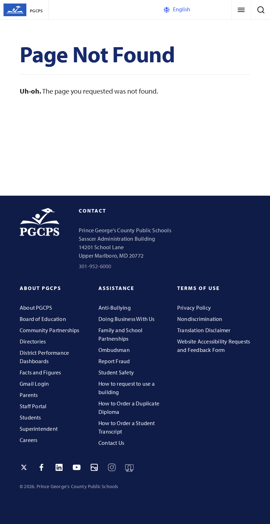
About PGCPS (36, 307)
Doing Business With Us (126, 318)
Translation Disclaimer (204, 330)
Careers (28, 439)
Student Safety (116, 372)
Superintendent (39, 428)
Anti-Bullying (114, 307)
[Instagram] (112, 467)
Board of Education (43, 318)
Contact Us (111, 442)
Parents (29, 394)
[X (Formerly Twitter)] (24, 467)
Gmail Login (34, 383)
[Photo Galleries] (94, 467)
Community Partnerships (49, 330)
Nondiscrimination (200, 318)
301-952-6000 (95, 266)
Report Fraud (114, 361)
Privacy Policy (194, 307)
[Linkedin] (59, 467)
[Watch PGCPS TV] (129, 467)
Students (30, 417)
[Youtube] (76, 467)
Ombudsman (114, 349)
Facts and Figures (40, 372)
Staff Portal (33, 406)
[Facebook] (41, 467)
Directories (33, 341)
